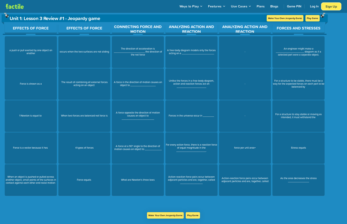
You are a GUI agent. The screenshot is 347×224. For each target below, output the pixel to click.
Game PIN (294, 6)
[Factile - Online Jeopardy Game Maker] (15, 6)
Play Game (312, 18)
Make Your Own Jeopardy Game (285, 18)
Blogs (274, 6)
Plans (261, 6)
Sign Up (331, 6)
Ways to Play (189, 6)
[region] (164, 112)
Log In (314, 6)
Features (215, 6)
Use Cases (239, 6)
